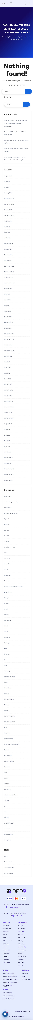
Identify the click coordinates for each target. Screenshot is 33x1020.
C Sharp (6, 530)
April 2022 (7, 379)
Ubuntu (6, 800)
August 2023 (8, 288)
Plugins (6, 733)
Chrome (6, 541)
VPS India (20, 935)
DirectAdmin (8, 592)
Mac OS (6, 693)
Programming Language (11, 744)
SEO (5, 772)
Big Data (6, 519)
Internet (6, 654)
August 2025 (8, 221)
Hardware (7, 637)
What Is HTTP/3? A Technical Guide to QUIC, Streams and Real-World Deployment (15, 123)
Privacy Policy (26, 979)
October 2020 (8, 480)
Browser (6, 524)
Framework (7, 620)
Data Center (7, 575)
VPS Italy (5, 947)
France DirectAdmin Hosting (10, 979)
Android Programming (11, 502)
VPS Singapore (22, 941)
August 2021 (8, 424)
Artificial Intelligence (10, 513)
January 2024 (8, 260)
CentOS (6, 536)
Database (7, 581)
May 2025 (7, 232)
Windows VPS (22, 956)
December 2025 (9, 198)
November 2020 (9, 474)
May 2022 (7, 373)
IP (4, 660)
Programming (8, 738)
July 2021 (7, 429)
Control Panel (8, 564)
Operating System (9, 722)
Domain (6, 603)
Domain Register (7, 993)
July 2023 (7, 294)
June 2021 (7, 435)
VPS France (6, 926)
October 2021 (8, 412)
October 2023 (8, 277)
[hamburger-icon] (27, 3)
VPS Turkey (21, 944)
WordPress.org (8, 873)
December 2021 (9, 401)
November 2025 (9, 204)
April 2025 (7, 238)
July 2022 (7, 362)
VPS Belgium (6, 953)
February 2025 (8, 243)
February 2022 (8, 390)
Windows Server (9, 834)
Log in (6, 856)
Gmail (6, 626)
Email (6, 609)
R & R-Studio (8, 755)
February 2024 (8, 255)
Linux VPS (20, 953)
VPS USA (20, 926)
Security (6, 767)
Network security (9, 716)
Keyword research (9, 676)
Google (6, 631)
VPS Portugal (6, 950)
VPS (5, 806)
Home (4, 37)
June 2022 (7, 367)
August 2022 (8, 356)
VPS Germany (7, 929)
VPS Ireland (6, 959)
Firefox (6, 614)
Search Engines (9, 761)
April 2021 (7, 446)
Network (6, 710)
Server (6, 778)
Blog (23, 976)
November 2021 (9, 407)
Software (7, 783)
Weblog (6, 817)
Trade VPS (21, 959)
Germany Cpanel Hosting (10, 976)
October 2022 (8, 345)
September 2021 (9, 418)
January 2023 (8, 328)
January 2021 (8, 463)
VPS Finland (6, 938)
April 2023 (7, 311)
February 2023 (8, 322)
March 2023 (8, 317)
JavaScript (7, 671)
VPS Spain (5, 944)
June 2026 (7, 187)
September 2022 (9, 350)
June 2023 (7, 300)
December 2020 (9, 469)
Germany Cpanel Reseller (10, 982)
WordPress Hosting (8, 973)
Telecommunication (10, 795)
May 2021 (7, 441)
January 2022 (8, 395)
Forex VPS (21, 962)
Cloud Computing (9, 547)
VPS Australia (22, 938)
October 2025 (8, 210)
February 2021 (8, 457)
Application (7, 507)
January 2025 (8, 249)
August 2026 (8, 176)
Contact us (25, 973)
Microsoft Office (9, 699)
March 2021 (7, 452)
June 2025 (7, 226)
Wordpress (7, 840)
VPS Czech (6, 956)
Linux (6, 682)
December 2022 (9, 334)
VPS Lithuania (6, 962)
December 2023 (9, 266)
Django (6, 598)
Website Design (9, 823)
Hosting (6, 643)
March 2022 (8, 384)
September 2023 (9, 283)
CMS (5, 553)
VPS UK (5, 935)
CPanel (6, 569)
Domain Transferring (8, 996)
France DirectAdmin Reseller (8, 986)
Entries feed (8, 862)
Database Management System (13, 586)
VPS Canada (21, 929)
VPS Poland (6, 932)
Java (5, 665)
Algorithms (7, 496)
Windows (7, 829)
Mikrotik (7, 705)
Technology (7, 789)
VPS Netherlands (7, 941)
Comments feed (9, 867)
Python (6, 750)
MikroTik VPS (21, 950)
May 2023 (7, 305)
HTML (6, 648)
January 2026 (8, 193)
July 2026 (7, 181)
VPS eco (20, 965)
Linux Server (8, 688)
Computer (7, 558)
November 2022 (9, 339)
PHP (5, 727)
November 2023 (9, 272)
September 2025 (9, 215)
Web (5, 812)
